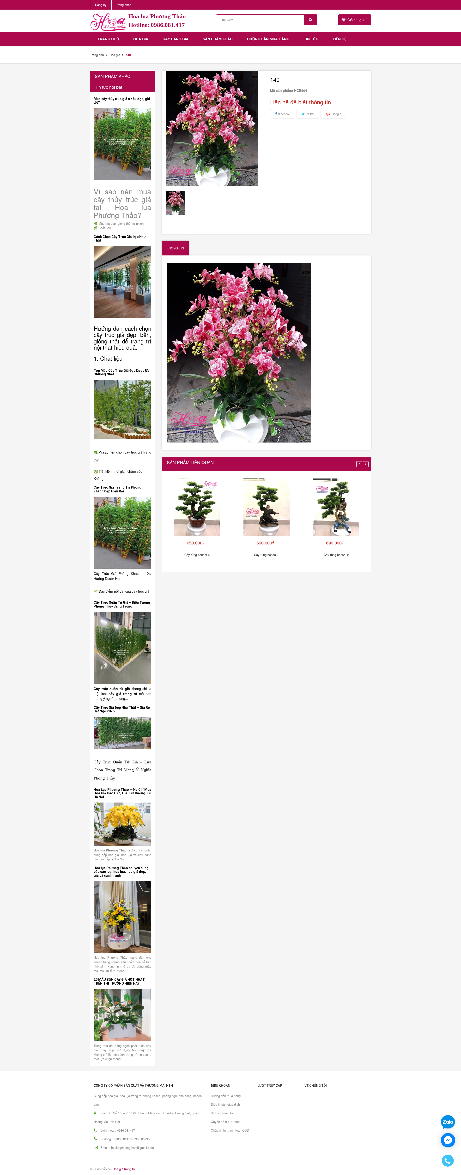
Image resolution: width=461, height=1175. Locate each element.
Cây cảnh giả (175, 39)
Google (336, 114)
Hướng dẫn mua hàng (268, 39)
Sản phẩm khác (218, 39)
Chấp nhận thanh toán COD (230, 1130)
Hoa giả (140, 39)
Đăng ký (101, 4)
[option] (178, 203)
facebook (284, 114)
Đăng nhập (123, 4)
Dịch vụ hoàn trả (222, 1113)
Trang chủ (108, 39)
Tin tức (311, 39)
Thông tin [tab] (175, 248)
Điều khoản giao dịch (225, 1104)
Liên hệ (339, 39)
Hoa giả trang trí (124, 1169)
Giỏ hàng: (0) (357, 19)
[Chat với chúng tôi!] (448, 1140)
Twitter (310, 114)
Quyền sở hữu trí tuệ (225, 1121)
